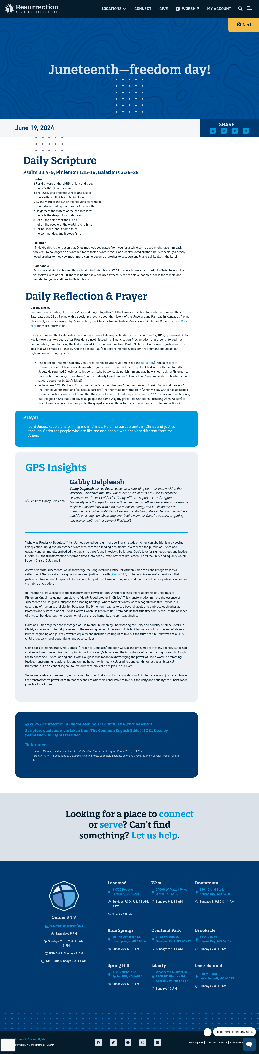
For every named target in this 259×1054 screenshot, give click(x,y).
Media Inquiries (196, 1042)
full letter (147, 362)
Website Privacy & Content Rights (24, 1039)
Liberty (158, 965)
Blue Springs (120, 930)
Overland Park (166, 930)
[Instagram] (142, 1042)
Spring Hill (119, 965)
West (156, 882)
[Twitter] (113, 1042)
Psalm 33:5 (119, 574)
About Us (223, 1042)
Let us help (154, 835)
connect (176, 813)
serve (111, 824)
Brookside (205, 930)
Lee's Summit (208, 965)
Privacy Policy (236, 1042)
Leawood (117, 882)
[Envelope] (157, 1042)
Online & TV (64, 917)
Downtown (206, 882)
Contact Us (211, 1042)
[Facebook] (98, 1042)
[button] (114, 8)
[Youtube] (128, 1042)
